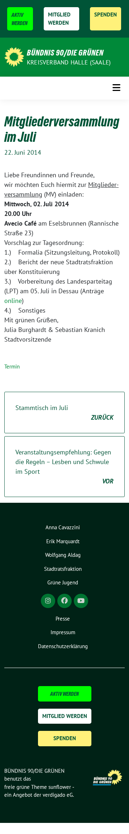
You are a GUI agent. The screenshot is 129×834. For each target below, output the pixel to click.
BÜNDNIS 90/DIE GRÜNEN (65, 52)
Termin (12, 366)
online (13, 301)
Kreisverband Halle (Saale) (69, 62)
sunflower (59, 787)
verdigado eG (58, 794)
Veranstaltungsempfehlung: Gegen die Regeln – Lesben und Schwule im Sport (64, 466)
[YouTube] (81, 601)
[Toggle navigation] (116, 88)
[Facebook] (64, 601)
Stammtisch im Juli (64, 412)
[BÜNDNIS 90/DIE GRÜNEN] (14, 56)
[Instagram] (48, 601)
